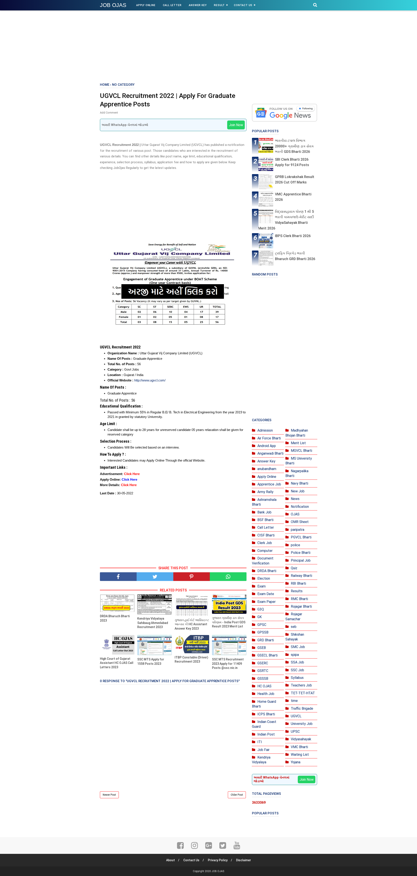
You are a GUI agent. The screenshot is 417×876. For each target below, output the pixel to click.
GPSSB (262, 632)
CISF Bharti (266, 535)
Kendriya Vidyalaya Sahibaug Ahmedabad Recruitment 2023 (152, 623)
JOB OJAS (113, 5)
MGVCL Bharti (301, 451)
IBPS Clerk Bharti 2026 (293, 236)
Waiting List (300, 754)
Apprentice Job (269, 484)
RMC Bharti (299, 599)
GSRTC (262, 671)
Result (219, 5)
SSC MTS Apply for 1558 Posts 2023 (150, 661)
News (295, 499)
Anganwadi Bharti (270, 453)
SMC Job (298, 647)
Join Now (236, 125)
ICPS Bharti (266, 714)
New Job (297, 491)
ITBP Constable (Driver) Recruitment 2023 (191, 659)
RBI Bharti (298, 583)
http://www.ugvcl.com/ (149, 380)
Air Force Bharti (269, 438)
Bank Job (264, 512)
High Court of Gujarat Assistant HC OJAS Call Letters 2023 (116, 663)
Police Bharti (300, 553)
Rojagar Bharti (301, 606)
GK (259, 617)
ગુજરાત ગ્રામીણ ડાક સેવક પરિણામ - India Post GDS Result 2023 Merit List (228, 622)
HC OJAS (264, 686)
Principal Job (301, 560)
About (170, 860)
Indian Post (266, 734)
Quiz (294, 568)
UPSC (295, 731)
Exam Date (265, 594)
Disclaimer (243, 860)
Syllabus (297, 678)
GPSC (261, 625)
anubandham (266, 469)
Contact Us (243, 5)
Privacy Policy (218, 860)
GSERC (262, 663)
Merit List (298, 443)
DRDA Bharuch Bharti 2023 (115, 618)
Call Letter (172, 5)
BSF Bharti (265, 520)
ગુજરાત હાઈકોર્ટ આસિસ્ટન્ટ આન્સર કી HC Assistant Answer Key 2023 (192, 624)
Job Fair (263, 750)
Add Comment (109, 112)
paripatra (297, 530)
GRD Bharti (265, 640)
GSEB (261, 648)
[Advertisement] (208, 45)
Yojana (295, 762)
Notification (300, 507)
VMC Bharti (299, 747)
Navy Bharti (299, 483)
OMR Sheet (300, 522)
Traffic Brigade (302, 708)
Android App (266, 446)
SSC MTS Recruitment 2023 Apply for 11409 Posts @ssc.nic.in (228, 664)
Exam (261, 586)
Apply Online (146, 5)
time (294, 701)
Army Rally (265, 492)
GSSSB (262, 678)
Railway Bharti (301, 576)
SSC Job (297, 670)
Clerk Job (264, 543)
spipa (295, 655)
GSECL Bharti (267, 655)
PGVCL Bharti (301, 537)
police (295, 545)
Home (104, 85)
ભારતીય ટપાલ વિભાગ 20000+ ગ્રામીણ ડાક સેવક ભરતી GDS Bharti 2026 (294, 146)
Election (263, 578)
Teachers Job (301, 685)
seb (293, 627)
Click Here (132, 474)
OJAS (295, 514)
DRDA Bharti (266, 571)
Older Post (237, 794)
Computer (265, 551)
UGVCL (296, 716)
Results (297, 591)
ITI (259, 742)
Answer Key (198, 5)
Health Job (265, 694)
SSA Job (297, 662)
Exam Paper (266, 602)
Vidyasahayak (301, 739)
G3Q (260, 609)
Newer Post (109, 794)
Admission (265, 430)
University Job (302, 724)
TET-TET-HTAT (303, 693)
